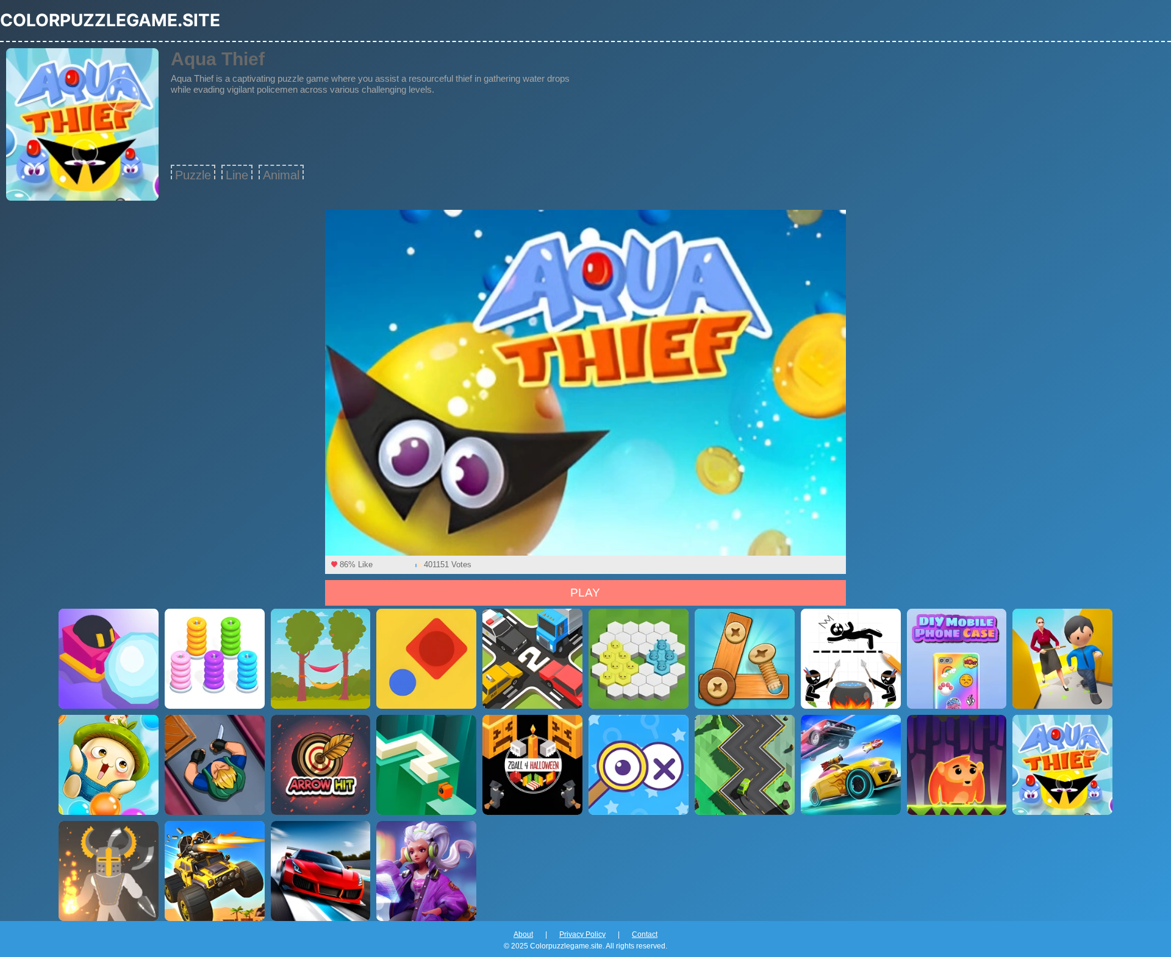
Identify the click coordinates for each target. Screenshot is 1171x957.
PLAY (585, 592)
